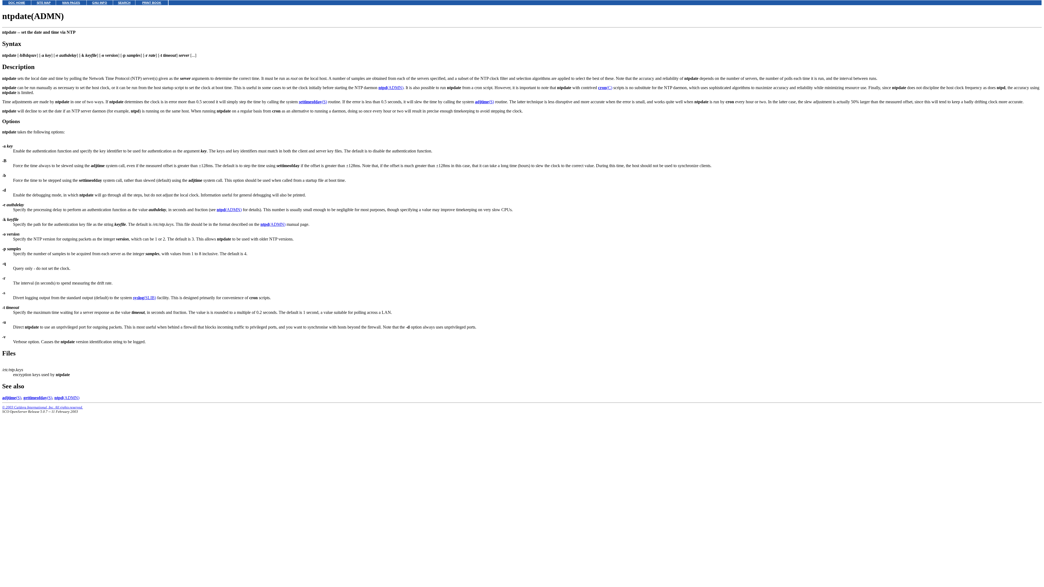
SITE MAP (44, 2)
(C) (605, 87)
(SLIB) (144, 297)
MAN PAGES (71, 2)
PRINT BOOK (151, 2)
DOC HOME (16, 2)
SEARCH (124, 2)
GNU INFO (99, 2)
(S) (313, 101)
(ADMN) (390, 87)
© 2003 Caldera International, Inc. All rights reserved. (42, 407)
